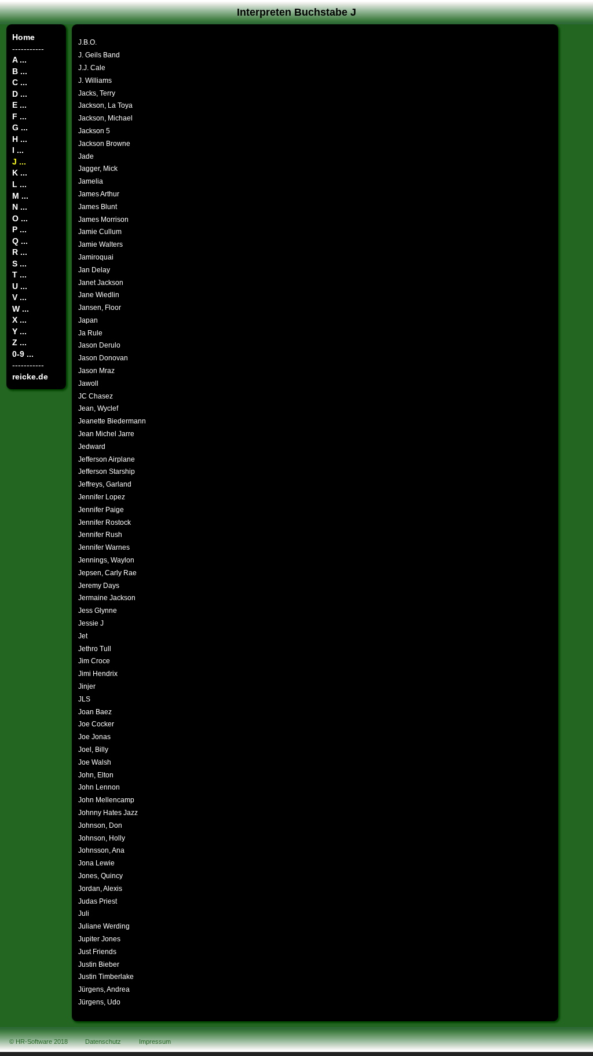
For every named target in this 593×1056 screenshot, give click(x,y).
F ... (19, 116)
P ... (19, 229)
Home (23, 37)
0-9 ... (23, 354)
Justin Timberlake (106, 977)
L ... (19, 184)
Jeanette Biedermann (112, 421)
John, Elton (96, 775)
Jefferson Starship (106, 471)
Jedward (91, 447)
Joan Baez (95, 712)
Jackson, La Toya (105, 105)
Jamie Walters (100, 244)
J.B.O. (87, 42)
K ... (19, 172)
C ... (19, 82)
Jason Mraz (96, 371)
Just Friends (97, 952)
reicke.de (30, 376)
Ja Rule (90, 333)
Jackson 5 (94, 131)
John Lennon (99, 787)
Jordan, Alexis (100, 889)
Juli (83, 913)
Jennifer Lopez (101, 497)
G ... (20, 127)
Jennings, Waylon (106, 560)
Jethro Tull (94, 649)
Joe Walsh (94, 762)
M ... (20, 195)
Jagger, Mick (98, 169)
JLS (84, 699)
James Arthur (98, 194)
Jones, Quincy (100, 876)
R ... (19, 252)
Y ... (19, 331)
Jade (86, 156)
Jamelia (90, 181)
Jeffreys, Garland (104, 484)
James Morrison (103, 219)
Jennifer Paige (101, 510)
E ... (19, 104)
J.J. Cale (91, 68)
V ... (19, 297)
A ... (19, 59)
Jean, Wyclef (98, 408)
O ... (20, 218)
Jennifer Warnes (104, 547)
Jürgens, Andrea (104, 989)
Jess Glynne (97, 610)
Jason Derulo (99, 345)
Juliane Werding (104, 926)
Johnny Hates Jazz (108, 813)
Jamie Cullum (100, 232)
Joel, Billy (93, 750)
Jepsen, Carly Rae (107, 573)
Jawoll (88, 383)
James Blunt (97, 207)
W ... (20, 308)
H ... (19, 139)
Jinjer (87, 686)
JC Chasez (95, 396)
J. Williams (95, 80)
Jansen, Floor (99, 308)
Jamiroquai (96, 257)
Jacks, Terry (96, 93)
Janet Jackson (100, 283)
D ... (19, 93)
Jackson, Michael (105, 118)
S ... (19, 263)
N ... (19, 206)
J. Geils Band (99, 55)
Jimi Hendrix (98, 674)
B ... (19, 71)
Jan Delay (94, 270)
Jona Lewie (96, 863)
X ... (19, 319)
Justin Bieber (98, 964)
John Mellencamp (106, 800)
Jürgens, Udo (99, 1002)
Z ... (19, 342)
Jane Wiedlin (98, 295)
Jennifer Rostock (104, 522)
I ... (18, 150)
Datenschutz (103, 1041)
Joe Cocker (96, 724)
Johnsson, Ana (101, 850)
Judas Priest (97, 901)
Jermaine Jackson (107, 598)
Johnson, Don (100, 825)
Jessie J (91, 623)
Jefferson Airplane (106, 459)
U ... (19, 286)
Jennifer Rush (100, 535)
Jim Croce (94, 661)
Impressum (155, 1041)
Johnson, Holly (101, 838)
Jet (82, 636)
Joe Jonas (94, 737)
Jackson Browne (104, 144)
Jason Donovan (103, 358)
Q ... (20, 241)
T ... (19, 274)
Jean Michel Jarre (106, 434)
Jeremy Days (98, 586)
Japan (88, 320)
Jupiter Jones (99, 939)
